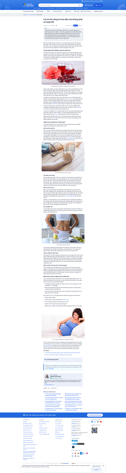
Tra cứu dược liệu (59, 427)
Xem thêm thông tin (48, 384)
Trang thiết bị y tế (43, 430)
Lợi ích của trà (53, 388)
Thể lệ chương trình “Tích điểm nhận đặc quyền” (28, 455)
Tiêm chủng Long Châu (44, 434)
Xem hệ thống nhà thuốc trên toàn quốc (40, 415)
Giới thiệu (25, 421)
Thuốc (40, 425)
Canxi (35, 8)
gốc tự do (55, 114)
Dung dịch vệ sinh (79, 8)
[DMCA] (77, 444)
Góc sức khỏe (32, 14)
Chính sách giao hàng (28, 436)
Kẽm (43, 8)
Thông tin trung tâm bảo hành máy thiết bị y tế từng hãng (29, 452)
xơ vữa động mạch (70, 196)
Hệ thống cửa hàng (27, 423)
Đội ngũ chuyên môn (59, 434)
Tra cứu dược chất (59, 425)
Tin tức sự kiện (58, 438)
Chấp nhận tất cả (96, 466)
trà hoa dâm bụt (47, 345)
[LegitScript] (77, 447)
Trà (48, 388)
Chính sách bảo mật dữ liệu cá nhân (29, 445)
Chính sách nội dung (27, 432)
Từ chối (96, 469)
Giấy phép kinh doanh (28, 425)
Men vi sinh (71, 8)
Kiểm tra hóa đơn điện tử (28, 442)
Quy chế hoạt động (27, 427)
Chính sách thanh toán (28, 440)
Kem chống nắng (51, 8)
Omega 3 (39, 8)
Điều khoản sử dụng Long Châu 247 (28, 459)
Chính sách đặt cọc (27, 430)
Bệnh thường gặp (59, 430)
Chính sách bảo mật (27, 438)
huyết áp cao (71, 138)
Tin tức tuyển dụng (59, 436)
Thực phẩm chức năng (44, 421)
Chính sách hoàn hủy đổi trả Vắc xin (29, 448)
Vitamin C (86, 8)
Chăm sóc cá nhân (43, 427)
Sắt (45, 8)
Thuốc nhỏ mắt (59, 8)
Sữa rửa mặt (65, 8)
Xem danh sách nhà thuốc (95, 415)
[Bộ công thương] (74, 440)
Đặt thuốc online (42, 432)
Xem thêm (51, 368)
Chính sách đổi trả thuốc (28, 434)
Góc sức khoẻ (58, 421)
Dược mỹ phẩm (42, 423)
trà (58, 93)
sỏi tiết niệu (54, 103)
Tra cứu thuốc (58, 423)
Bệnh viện (57, 432)
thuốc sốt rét (65, 299)
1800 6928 (100, 1)
